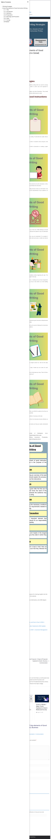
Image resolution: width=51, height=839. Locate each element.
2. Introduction (9, 11)
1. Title (7, 10)
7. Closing (7, 20)
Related (7, 21)
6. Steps (7, 18)
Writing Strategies (7, 6)
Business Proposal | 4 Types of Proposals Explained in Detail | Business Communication (37, 661)
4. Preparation (8, 15)
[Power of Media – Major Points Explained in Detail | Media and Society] (42, 695)
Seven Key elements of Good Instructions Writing (15, 8)
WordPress (33, 837)
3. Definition (8, 13)
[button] (27, 2)
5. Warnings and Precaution (12, 16)
